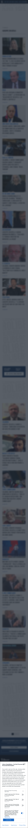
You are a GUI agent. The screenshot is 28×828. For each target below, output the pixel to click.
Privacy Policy (22, 825)
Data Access (14, 825)
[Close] (25, 764)
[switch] (22, 794)
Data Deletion (5, 825)
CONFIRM (8, 819)
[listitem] (14, 791)
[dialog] (14, 795)
